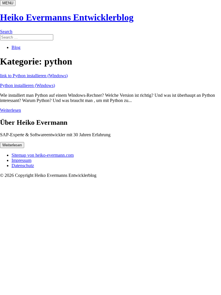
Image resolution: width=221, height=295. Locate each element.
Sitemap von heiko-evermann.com (43, 155)
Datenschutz (23, 165)
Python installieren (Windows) (27, 85)
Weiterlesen (10, 110)
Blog (16, 47)
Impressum (21, 160)
